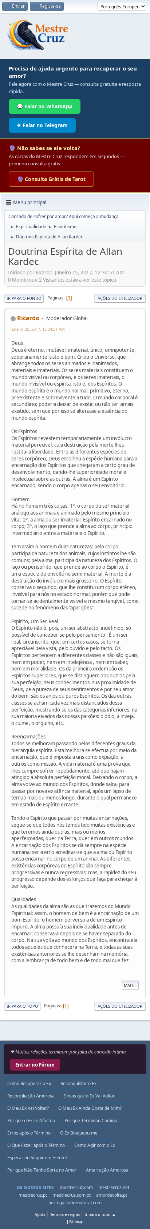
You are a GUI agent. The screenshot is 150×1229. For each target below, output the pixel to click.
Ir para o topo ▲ (100, 1214)
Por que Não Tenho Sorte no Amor (41, 1170)
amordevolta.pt (111, 1195)
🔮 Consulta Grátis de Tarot (51, 179)
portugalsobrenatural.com (75, 1203)
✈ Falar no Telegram (42, 125)
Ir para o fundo (24, 298)
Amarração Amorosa (107, 1170)
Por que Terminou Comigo (90, 1120)
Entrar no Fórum (35, 1064)
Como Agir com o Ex (94, 1145)
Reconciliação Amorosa (31, 1096)
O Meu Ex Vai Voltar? (28, 1108)
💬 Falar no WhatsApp (44, 106)
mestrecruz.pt (33, 1195)
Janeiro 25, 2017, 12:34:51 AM (38, 329)
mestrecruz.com (76, 1187)
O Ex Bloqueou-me (79, 1133)
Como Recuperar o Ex (29, 1083)
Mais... (130, 985)
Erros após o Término (29, 1133)
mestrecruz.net (113, 1187)
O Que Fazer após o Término (36, 1145)
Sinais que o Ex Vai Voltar (89, 1096)
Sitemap (76, 1222)
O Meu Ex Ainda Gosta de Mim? (90, 1108)
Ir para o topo (22, 1006)
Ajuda (40, 1214)
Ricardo (28, 318)
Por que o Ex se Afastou (31, 1120)
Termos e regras (65, 1214)
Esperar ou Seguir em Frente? (37, 1158)
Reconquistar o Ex (78, 1083)
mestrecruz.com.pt (71, 1195)
